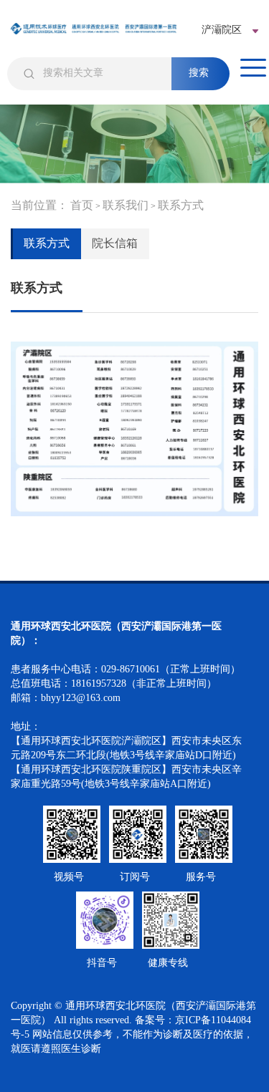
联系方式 (181, 205)
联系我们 (125, 205)
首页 (81, 205)
